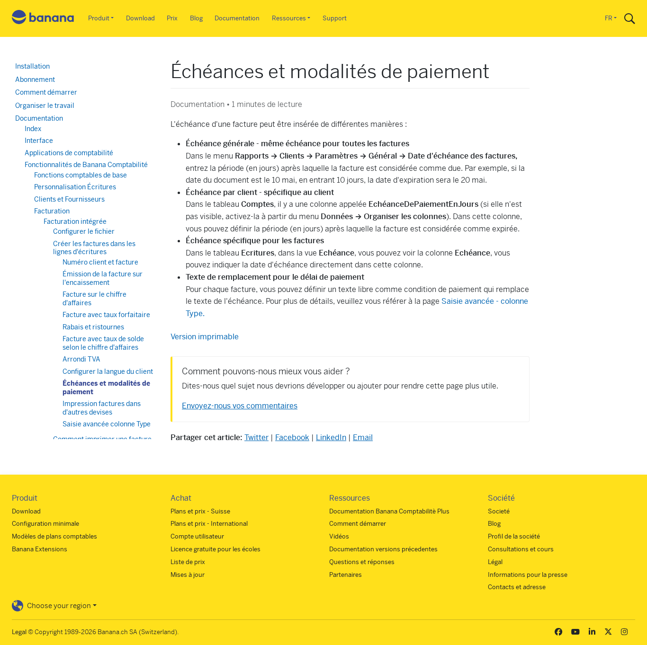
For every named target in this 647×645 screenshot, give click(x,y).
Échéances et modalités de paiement (106, 387)
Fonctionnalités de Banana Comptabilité (86, 164)
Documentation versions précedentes (383, 549)
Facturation (52, 211)
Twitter (256, 437)
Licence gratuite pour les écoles (216, 549)
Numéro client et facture (100, 262)
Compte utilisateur (197, 536)
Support (335, 18)
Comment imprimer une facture (102, 439)
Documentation (237, 18)
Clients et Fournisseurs (69, 199)
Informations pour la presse (527, 575)
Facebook (292, 437)
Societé (499, 511)
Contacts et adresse (517, 587)
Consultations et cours (521, 549)
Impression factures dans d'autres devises (102, 407)
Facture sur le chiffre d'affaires (94, 298)
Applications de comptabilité (69, 153)
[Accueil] (43, 18)
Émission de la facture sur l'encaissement (103, 278)
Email (363, 437)
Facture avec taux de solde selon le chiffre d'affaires (103, 343)
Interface (39, 140)
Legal (19, 632)
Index (33, 128)
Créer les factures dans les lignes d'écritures (94, 247)
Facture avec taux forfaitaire (106, 314)
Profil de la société (514, 536)
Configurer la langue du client (108, 371)
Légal (495, 562)
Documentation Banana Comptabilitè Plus (389, 511)
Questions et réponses (362, 562)
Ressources (289, 18)
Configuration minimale (45, 524)
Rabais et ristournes (93, 327)
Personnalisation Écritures (75, 187)
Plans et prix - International (209, 524)
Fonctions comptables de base (80, 175)
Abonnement (35, 79)
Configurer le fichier (84, 231)
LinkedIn (331, 437)
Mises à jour (188, 575)
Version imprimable (205, 337)
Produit (98, 18)
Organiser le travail (44, 105)
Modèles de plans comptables (54, 536)
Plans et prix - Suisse (200, 511)
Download (140, 18)
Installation (32, 66)
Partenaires (345, 575)
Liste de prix (188, 562)
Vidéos (339, 536)
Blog (196, 18)
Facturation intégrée (75, 221)
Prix (172, 18)
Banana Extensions (39, 549)
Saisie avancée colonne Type (107, 424)
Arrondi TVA (81, 359)
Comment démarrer (46, 92)
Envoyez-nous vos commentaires (239, 406)
